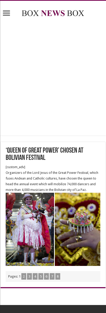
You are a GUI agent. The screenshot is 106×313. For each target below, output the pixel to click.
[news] (53, 12)
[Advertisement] (53, 77)
